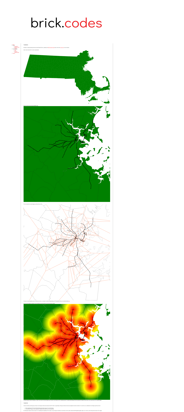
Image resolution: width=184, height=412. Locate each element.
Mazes (15, 49)
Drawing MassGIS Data (17, 52)
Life (15, 50)
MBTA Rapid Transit (51, 47)
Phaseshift (16, 46)
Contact (14, 53)
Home (13, 44)
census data (62, 47)
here (69, 301)
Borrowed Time (17, 47)
